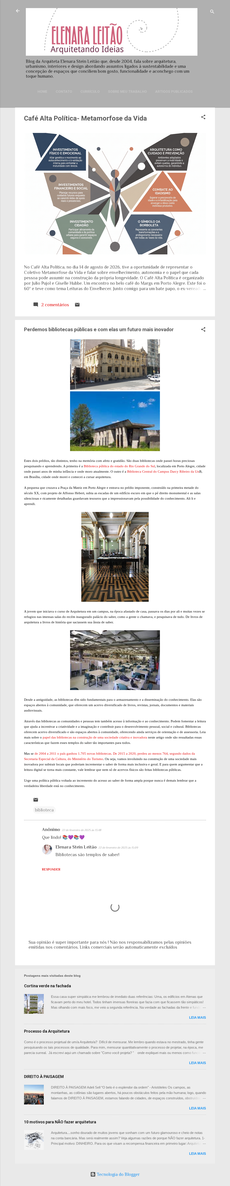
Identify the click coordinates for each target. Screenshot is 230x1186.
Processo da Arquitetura (47, 1031)
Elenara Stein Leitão (76, 846)
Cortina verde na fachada (47, 985)
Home (42, 92)
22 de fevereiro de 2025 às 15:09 (118, 847)
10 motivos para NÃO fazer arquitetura (60, 1122)
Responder (51, 869)
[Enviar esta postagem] (77, 305)
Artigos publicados (174, 92)
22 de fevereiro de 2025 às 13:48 (81, 830)
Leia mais (197, 1017)
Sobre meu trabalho (127, 92)
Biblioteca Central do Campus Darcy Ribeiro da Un (163, 471)
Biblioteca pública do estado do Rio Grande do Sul (119, 466)
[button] (203, 117)
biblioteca (44, 809)
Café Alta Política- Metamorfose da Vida (85, 118)
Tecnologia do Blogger (118, 1174)
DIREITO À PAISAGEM (44, 1076)
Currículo (90, 92)
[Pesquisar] (212, 12)
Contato (64, 92)
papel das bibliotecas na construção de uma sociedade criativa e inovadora (95, 737)
